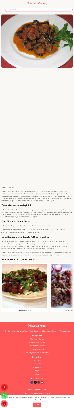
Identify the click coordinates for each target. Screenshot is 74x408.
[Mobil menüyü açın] (2, 10)
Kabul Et (37, 404)
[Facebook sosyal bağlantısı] (31, 382)
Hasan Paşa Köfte (25, 310)
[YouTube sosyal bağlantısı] (42, 382)
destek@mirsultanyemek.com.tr (39, 393)
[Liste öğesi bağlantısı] (37, 339)
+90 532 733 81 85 (40, 389)
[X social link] (35, 382)
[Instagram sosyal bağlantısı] (38, 382)
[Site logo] (37, 3)
